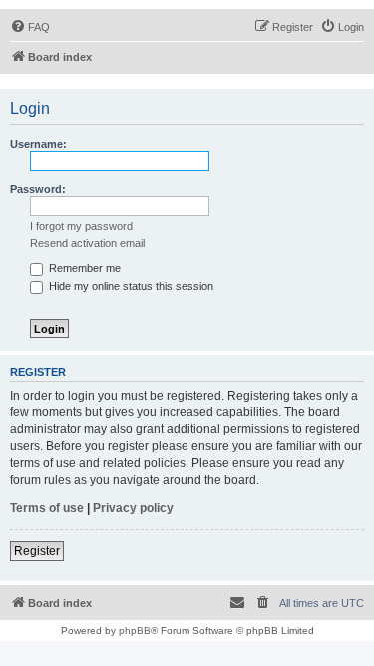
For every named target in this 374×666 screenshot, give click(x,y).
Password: (38, 189)
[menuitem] (30, 27)
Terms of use (47, 508)
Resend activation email (87, 243)
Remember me (83, 268)
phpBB (135, 630)
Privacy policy (133, 508)
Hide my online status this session (129, 286)
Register (37, 551)
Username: (38, 144)
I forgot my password (81, 226)
